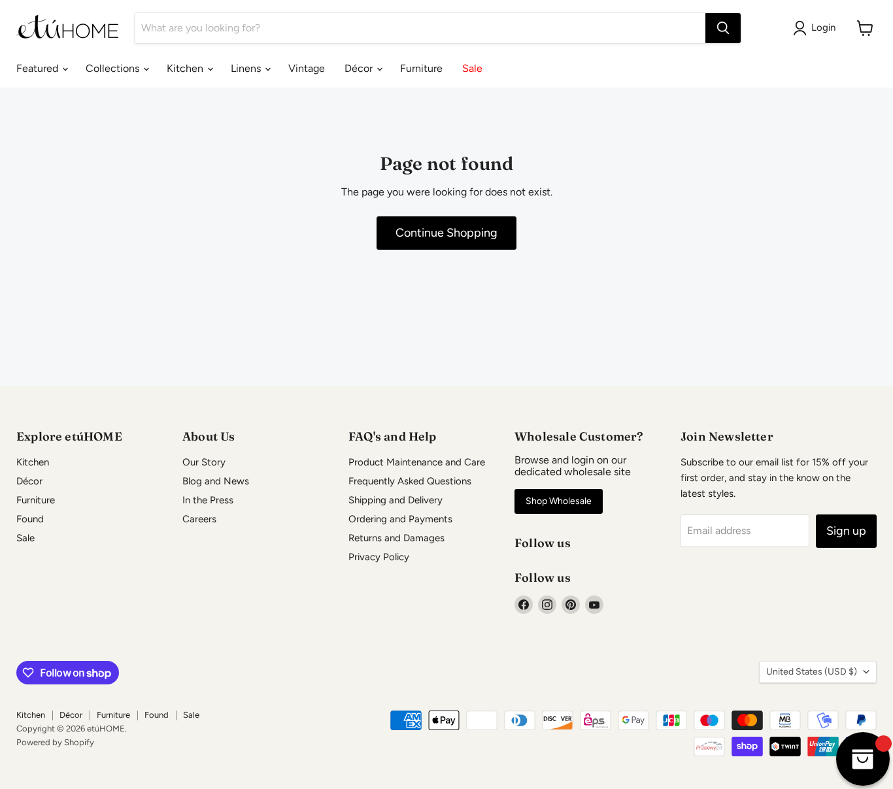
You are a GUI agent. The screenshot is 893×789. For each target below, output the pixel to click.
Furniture (421, 68)
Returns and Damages (396, 538)
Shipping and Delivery (395, 500)
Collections (114, 68)
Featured (38, 68)
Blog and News (215, 481)
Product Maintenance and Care (416, 462)
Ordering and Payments (400, 519)
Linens (247, 68)
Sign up (846, 531)
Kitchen (186, 68)
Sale (472, 68)
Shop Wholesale (559, 501)
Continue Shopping (446, 233)
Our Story (204, 462)
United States (811, 671)
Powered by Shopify (55, 742)
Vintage (306, 68)
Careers (199, 519)
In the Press (207, 500)
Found (30, 519)
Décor (360, 68)
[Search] (723, 28)
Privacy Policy (378, 557)
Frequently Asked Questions (409, 481)
